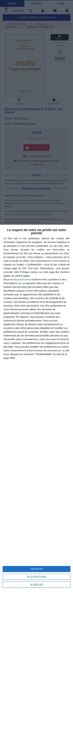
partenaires (24, 279)
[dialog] (36, 487)
